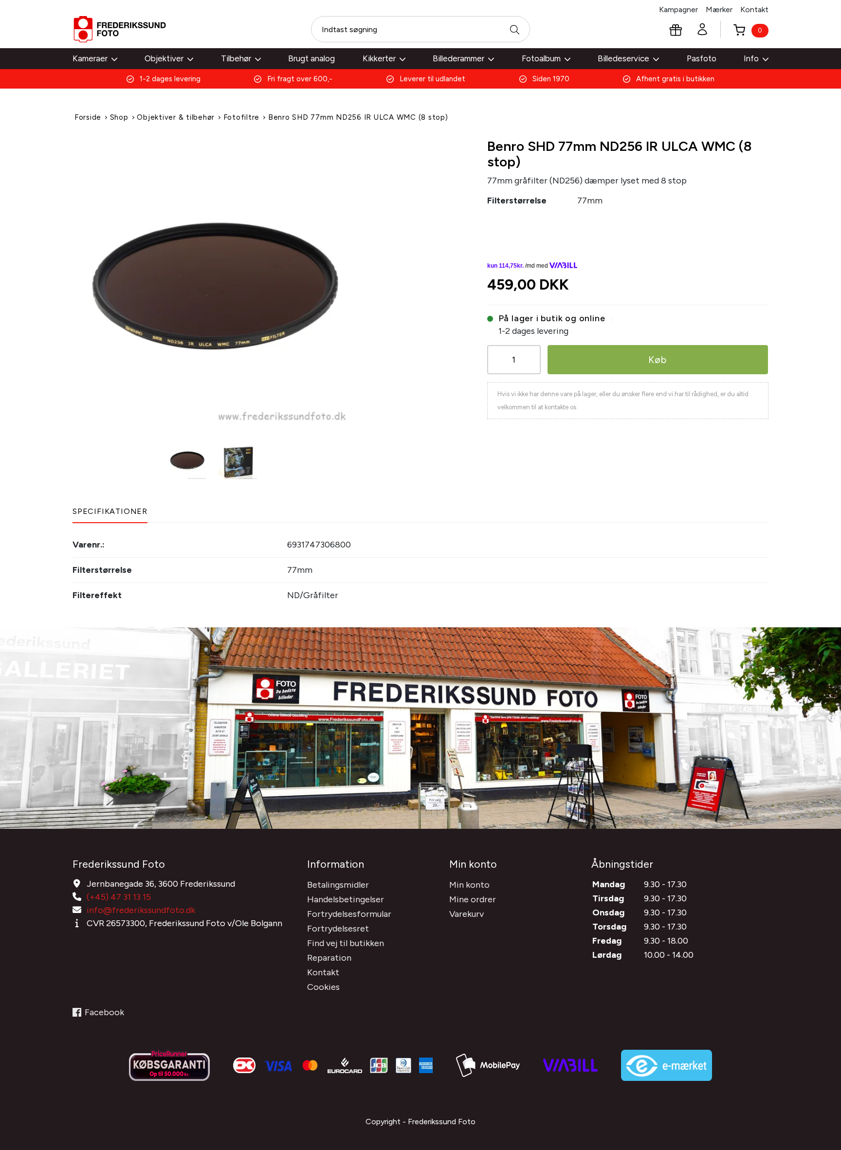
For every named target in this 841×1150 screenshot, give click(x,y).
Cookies (323, 987)
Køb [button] (657, 359)
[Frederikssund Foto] (120, 29)
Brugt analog (311, 58)
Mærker (719, 9)
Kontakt (754, 9)
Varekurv (466, 914)
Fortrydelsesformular (349, 914)
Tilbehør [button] (236, 58)
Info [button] (751, 58)
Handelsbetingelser (345, 899)
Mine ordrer (472, 899)
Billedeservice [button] (623, 58)
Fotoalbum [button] (541, 58)
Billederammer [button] (458, 58)
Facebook (104, 1012)
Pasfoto (701, 58)
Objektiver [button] (164, 58)
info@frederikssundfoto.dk (141, 910)
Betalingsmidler (338, 884)
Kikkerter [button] (379, 58)
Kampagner (678, 9)
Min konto (469, 884)
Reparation (329, 957)
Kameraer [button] (90, 58)
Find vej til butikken (345, 943)
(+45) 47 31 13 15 (119, 897)
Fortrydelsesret (338, 928)
